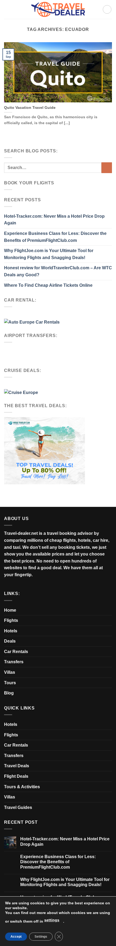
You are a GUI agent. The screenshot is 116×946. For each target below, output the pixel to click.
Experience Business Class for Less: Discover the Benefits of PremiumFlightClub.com (55, 237)
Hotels (10, 631)
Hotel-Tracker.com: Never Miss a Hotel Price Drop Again (54, 219)
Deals (10, 641)
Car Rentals (16, 651)
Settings (41, 936)
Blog (9, 693)
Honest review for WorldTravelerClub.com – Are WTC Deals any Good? (58, 271)
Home (10, 610)
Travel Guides (18, 807)
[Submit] (106, 167)
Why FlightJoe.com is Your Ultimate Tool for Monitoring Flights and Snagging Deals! (48, 254)
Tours (10, 682)
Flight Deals (16, 776)
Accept (16, 936)
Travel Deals (16, 766)
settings (51, 920)
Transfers (13, 662)
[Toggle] (110, 641)
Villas (9, 672)
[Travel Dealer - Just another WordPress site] (58, 9)
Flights (11, 620)
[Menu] (107, 9)
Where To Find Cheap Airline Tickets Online (48, 285)
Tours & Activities (22, 786)
